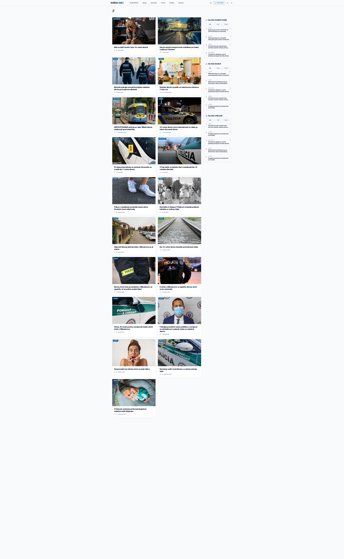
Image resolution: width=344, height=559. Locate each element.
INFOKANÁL (220, 2)
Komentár (154, 3)
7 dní (218, 24)
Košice (163, 3)
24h (210, 24)
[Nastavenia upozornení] (227, 2)
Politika (171, 3)
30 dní (225, 24)
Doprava (180, 3)
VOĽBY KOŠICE (134, 3)
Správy (145, 3)
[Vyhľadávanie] (210, 2)
